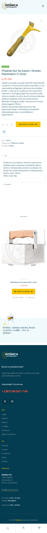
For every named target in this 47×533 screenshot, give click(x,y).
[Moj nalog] (23, 528)
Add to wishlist (4, 131)
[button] (41, 21)
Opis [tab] (5, 155)
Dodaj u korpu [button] (23, 291)
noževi (11, 146)
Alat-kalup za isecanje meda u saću (23, 282)
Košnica (18, 520)
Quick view (31, 297)
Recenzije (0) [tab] (7, 184)
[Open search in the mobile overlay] (8, 528)
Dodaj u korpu (28, 124)
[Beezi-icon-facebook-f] (5, 401)
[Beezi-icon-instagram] (12, 401)
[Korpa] (39, 528)
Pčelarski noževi (17, 143)
